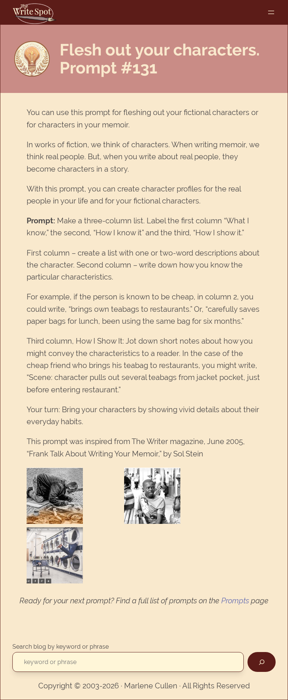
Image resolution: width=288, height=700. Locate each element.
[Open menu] (271, 12)
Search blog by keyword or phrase (60, 646)
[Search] (262, 662)
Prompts (235, 600)
